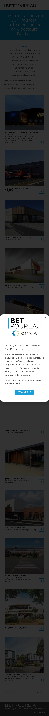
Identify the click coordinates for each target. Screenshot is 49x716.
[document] (24, 358)
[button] (46, 317)
